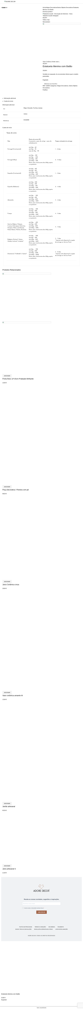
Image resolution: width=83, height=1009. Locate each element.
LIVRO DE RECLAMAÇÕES (61, 929)
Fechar (3, 7)
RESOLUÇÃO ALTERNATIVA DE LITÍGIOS (43, 929)
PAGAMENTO (61, 926)
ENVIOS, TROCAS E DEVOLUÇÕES (23, 929)
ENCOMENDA (52, 926)
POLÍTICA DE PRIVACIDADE (25, 926)
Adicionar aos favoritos (3, 1004)
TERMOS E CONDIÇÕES (40, 926)
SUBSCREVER (41, 912)
